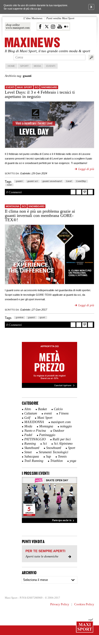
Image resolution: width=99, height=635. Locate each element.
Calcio (58, 409)
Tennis (62, 456)
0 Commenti (14, 192)
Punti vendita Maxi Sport (60, 18)
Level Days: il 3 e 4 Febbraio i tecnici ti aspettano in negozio (40, 94)
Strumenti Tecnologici (53, 452)
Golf (27, 418)
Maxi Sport (24, 87)
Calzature (30, 413)
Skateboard (31, 448)
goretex (19, 317)
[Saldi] (49, 387)
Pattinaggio (47, 435)
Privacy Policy (59, 604)
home (11, 66)
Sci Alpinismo (63, 443)
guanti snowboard (52, 181)
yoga (73, 461)
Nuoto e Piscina (35, 430)
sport (42, 317)
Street (28, 452)
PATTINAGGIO (35, 439)
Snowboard (49, 87)
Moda (37, 66)
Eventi (50, 66)
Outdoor (58, 430)
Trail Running (33, 461)
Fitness (63, 413)
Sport (24, 66)
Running (30, 443)
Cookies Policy (84, 604)
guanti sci (32, 181)
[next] (71, 500)
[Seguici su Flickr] (66, 26)
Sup (48, 456)
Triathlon (56, 461)
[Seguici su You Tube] (60, 26)
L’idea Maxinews (33, 18)
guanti (19, 181)
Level (69, 181)
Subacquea (31, 456)
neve (9, 184)
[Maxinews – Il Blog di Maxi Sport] (32, 42)
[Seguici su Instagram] (53, 26)
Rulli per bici (62, 439)
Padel (28, 435)
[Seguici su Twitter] (47, 26)
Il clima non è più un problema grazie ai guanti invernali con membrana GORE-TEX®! (40, 215)
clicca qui (35, 8)
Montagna (12, 206)
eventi (10, 87)
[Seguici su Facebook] (40, 26)
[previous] (28, 500)
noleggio (66, 426)
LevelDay (81, 181)
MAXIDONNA (34, 422)
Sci (37, 87)
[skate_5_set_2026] (49, 500)
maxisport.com (61, 422)
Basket (42, 409)
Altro (27, 409)
